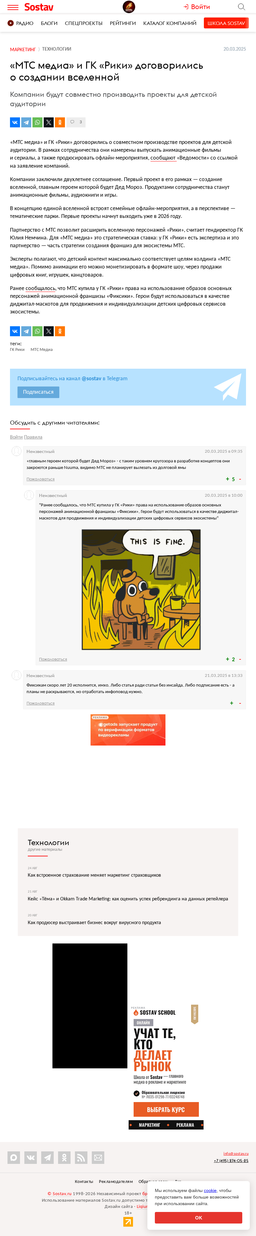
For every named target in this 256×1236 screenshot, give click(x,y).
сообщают (163, 158)
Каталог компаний (169, 23)
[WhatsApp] (37, 122)
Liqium (143, 1206)
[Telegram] (26, 122)
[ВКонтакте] (15, 122)
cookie (210, 1190)
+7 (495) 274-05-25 (231, 1160)
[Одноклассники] (60, 122)
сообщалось (40, 289)
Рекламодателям (116, 1181)
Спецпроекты (83, 23)
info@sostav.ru (236, 1154)
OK (198, 1217)
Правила (33, 437)
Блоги (49, 23)
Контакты (84, 1181)
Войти (16, 437)
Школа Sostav (226, 23)
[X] (49, 122)
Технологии (48, 842)
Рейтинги (123, 23)
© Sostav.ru (59, 1194)
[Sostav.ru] (53, 7)
